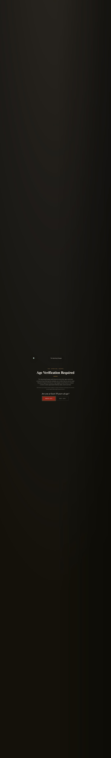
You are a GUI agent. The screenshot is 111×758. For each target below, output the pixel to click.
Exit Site (62, 398)
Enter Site (48, 398)
